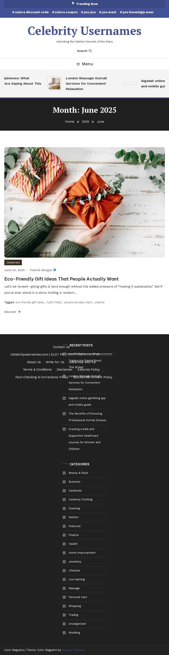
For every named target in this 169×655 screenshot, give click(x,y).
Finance (74, 535)
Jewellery (75, 561)
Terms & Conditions (37, 369)
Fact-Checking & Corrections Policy (41, 377)
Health (73, 543)
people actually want (78, 302)
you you (90, 12)
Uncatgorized (77, 623)
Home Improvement (82, 552)
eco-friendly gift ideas (29, 302)
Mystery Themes (73, 649)
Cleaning (74, 508)
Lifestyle (74, 570)
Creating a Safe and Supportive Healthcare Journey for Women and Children (84, 439)
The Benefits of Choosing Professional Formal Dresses (87, 417)
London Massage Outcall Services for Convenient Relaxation (83, 83)
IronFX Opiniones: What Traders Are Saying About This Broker (85, 360)
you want (109, 12)
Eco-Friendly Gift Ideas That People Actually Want (61, 279)
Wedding (74, 632)
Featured (74, 526)
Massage (74, 588)
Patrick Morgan (41, 270)
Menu (87, 63)
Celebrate (13, 262)
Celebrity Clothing (80, 499)
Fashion (74, 517)
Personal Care (78, 597)
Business (74, 481)
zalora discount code (32, 12)
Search (82, 50)
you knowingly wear (138, 12)
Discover (10, 311)
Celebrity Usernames (85, 30)
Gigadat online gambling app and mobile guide (87, 401)
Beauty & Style (78, 472)
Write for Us (55, 362)
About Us (34, 362)
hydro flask (54, 302)
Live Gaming (77, 579)
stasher (100, 302)
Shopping (75, 606)
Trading (73, 614)
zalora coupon (66, 12)
